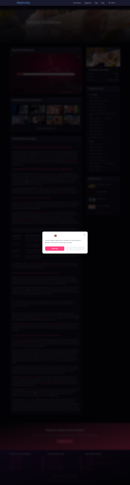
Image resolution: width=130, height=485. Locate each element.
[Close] (84, 235)
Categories (87, 3)
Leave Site (75, 248)
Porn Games (77, 3)
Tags (96, 3)
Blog (102, 3)
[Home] (23, 3)
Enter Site (55, 248)
